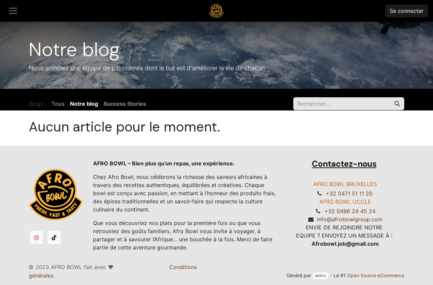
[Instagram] (36, 237)
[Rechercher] (397, 103)
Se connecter (407, 10)
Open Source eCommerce (375, 275)
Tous (58, 103)
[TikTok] (54, 237)
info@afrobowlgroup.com (350, 219)
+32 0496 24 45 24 (349, 211)
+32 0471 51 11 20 (349, 193)
